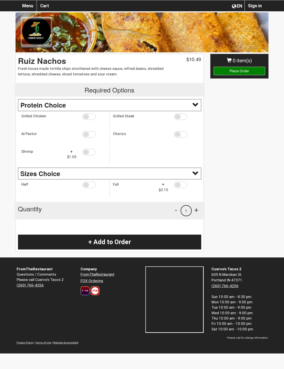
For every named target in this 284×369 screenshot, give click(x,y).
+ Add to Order (109, 242)
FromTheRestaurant (97, 274)
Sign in (255, 5)
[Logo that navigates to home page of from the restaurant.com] (85, 290)
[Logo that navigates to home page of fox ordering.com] (94, 290)
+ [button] (196, 210)
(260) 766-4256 (30, 285)
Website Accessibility (65, 342)
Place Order (239, 71)
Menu (27, 5)
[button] (94, 116)
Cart (44, 5)
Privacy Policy (25, 342)
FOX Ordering (92, 281)
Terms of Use (43, 342)
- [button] (176, 210)
